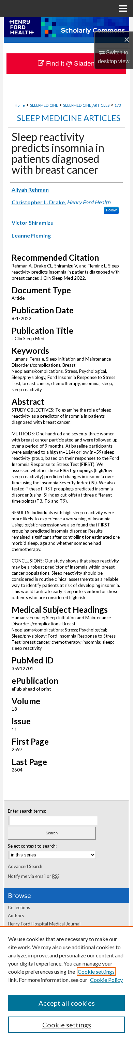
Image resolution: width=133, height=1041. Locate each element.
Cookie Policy (106, 979)
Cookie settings (96, 971)
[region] (66, 983)
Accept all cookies (67, 1003)
